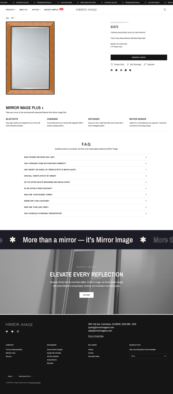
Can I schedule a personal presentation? (43, 213)
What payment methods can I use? (39, 157)
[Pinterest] (121, 70)
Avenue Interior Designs (54, 349)
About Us (23, 9)
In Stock (35, 9)
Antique (90, 349)
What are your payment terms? (38, 194)
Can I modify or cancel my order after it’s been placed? (50, 169)
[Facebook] (112, 70)
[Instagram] (19, 331)
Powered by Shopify (34, 383)
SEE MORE (92, 345)
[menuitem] (12, 9)
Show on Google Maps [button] (96, 336)
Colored (90, 353)
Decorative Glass (93, 356)
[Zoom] (49, 26)
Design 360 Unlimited (54, 353)
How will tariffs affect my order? (40, 176)
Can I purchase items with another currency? (45, 163)
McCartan (50, 363)
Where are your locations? (36, 201)
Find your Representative (14, 349)
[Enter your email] (164, 356)
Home (7, 18)
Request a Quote (139, 57)
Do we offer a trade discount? (38, 188)
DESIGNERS (52, 345)
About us (9, 356)
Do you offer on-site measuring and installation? (47, 182)
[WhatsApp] (126, 70)
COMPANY (10, 345)
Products (10, 9)
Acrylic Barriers (52, 360)
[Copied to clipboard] (130, 70)
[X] (116, 70)
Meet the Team (10, 353)
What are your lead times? (36, 207)
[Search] (165, 9)
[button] (86, 295)
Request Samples (51, 9)
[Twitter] (14, 331)
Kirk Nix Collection (53, 356)
